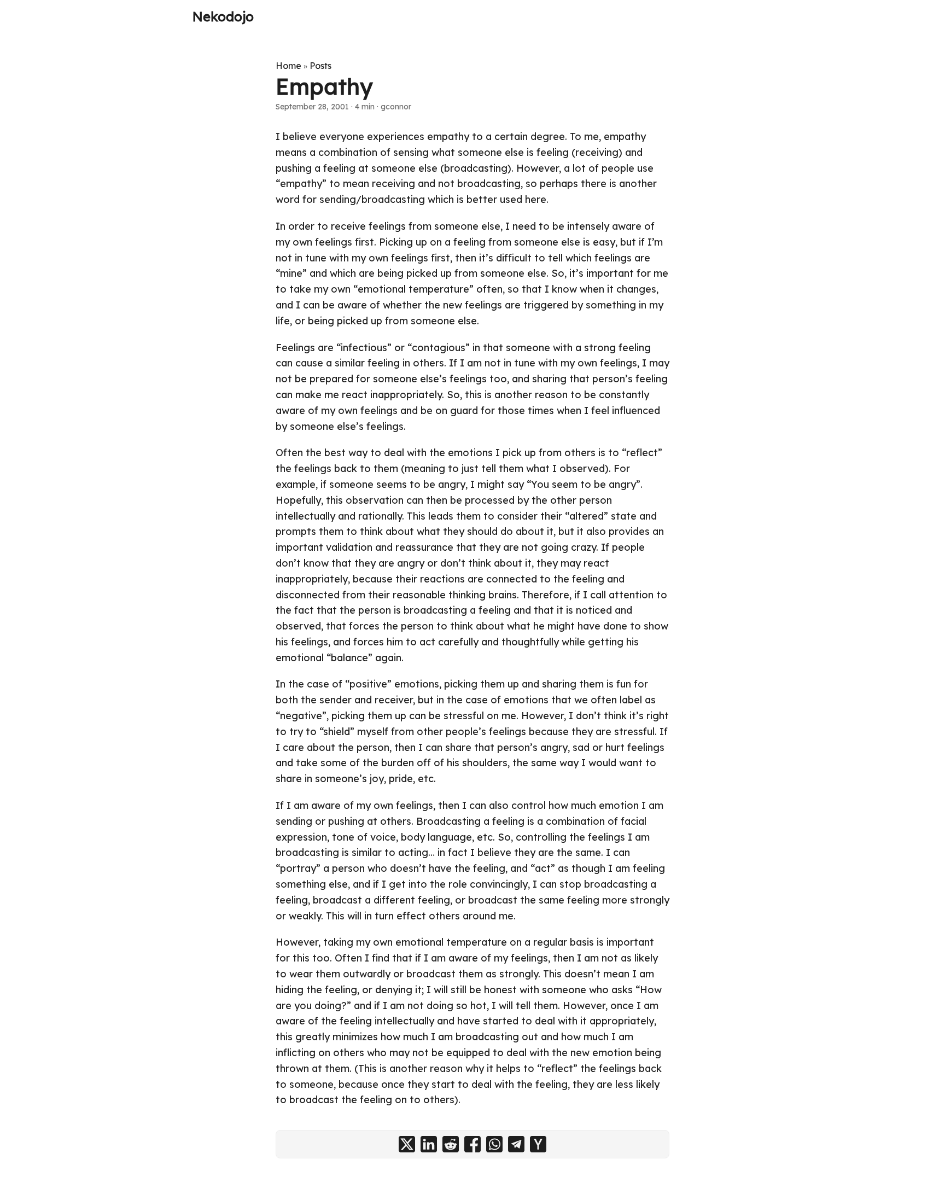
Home (288, 65)
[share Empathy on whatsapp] (494, 1144)
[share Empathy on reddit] (450, 1144)
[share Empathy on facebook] (472, 1144)
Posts (320, 65)
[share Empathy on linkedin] (429, 1144)
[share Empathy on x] (407, 1144)
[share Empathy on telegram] (516, 1144)
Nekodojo (223, 16)
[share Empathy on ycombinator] (538, 1144)
